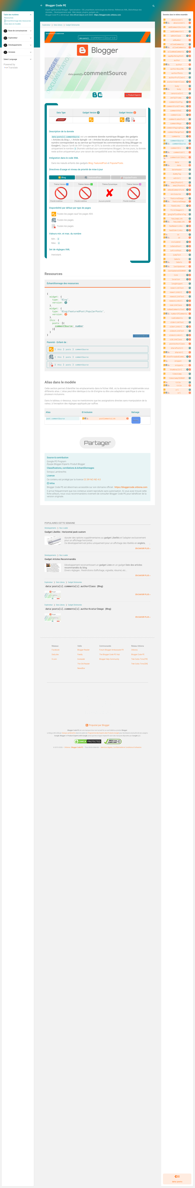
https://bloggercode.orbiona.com (107, 15)
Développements (50, 528)
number (61, 120)
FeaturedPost (100, 163)
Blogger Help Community (109, 659)
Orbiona (134, 650)
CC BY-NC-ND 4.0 (92, 479)
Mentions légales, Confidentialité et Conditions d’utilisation (121, 747)
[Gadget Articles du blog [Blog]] (91, 119)
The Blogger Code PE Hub (109, 654)
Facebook (55, 650)
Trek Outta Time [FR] (139, 659)
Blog (90, 163)
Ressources (8, 18)
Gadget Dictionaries (73, 25)
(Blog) (74, 586)
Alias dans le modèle (12, 24)
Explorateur (46, 25)
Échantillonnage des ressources (18, 21)
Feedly (80, 654)
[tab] (62, 177)
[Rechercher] (153, 6)
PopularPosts (116, 163)
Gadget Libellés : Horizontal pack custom (65, 532)
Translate (13, 67)
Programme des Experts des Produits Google (103, 733)
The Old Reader (83, 664)
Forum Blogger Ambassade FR (111, 650)
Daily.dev (55, 654)
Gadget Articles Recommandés (60, 559)
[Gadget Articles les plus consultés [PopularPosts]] (133, 119)
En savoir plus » (142, 548)
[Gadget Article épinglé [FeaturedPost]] (127, 119)
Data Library (58, 25)
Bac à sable (63, 528)
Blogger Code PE (137, 654)
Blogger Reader (83, 650)
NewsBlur (81, 668)
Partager (97, 442)
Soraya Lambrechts (69, 733)
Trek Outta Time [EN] (139, 664)
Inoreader (81, 659)
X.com (54, 659)
